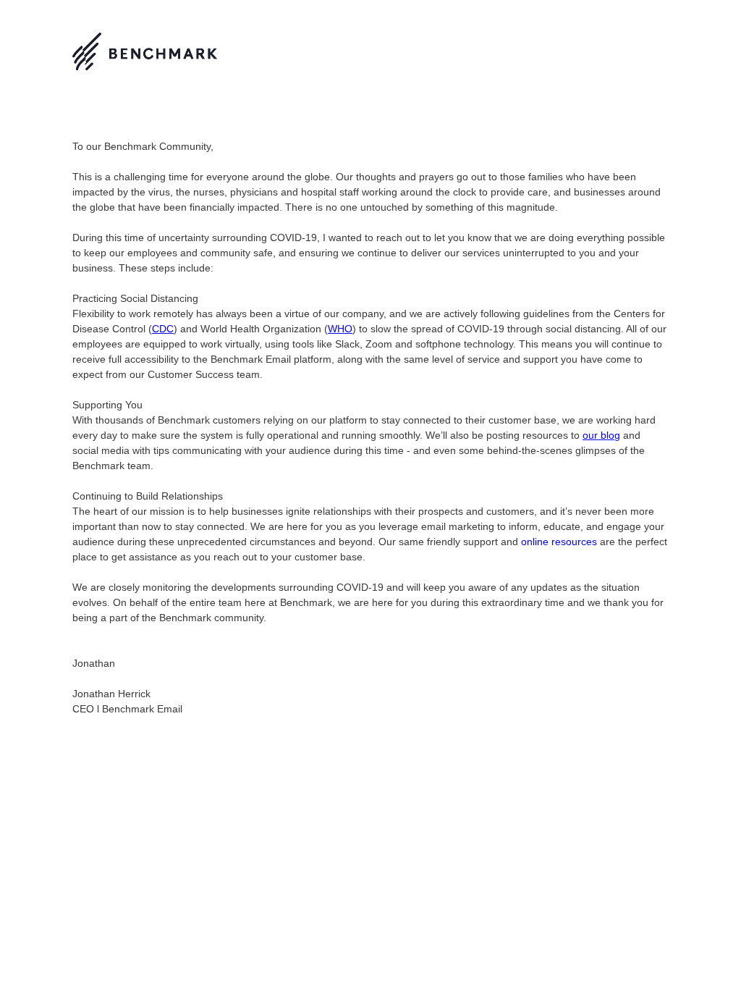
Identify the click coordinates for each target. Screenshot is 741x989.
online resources (559, 541)
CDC (163, 328)
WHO (340, 328)
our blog (601, 435)
